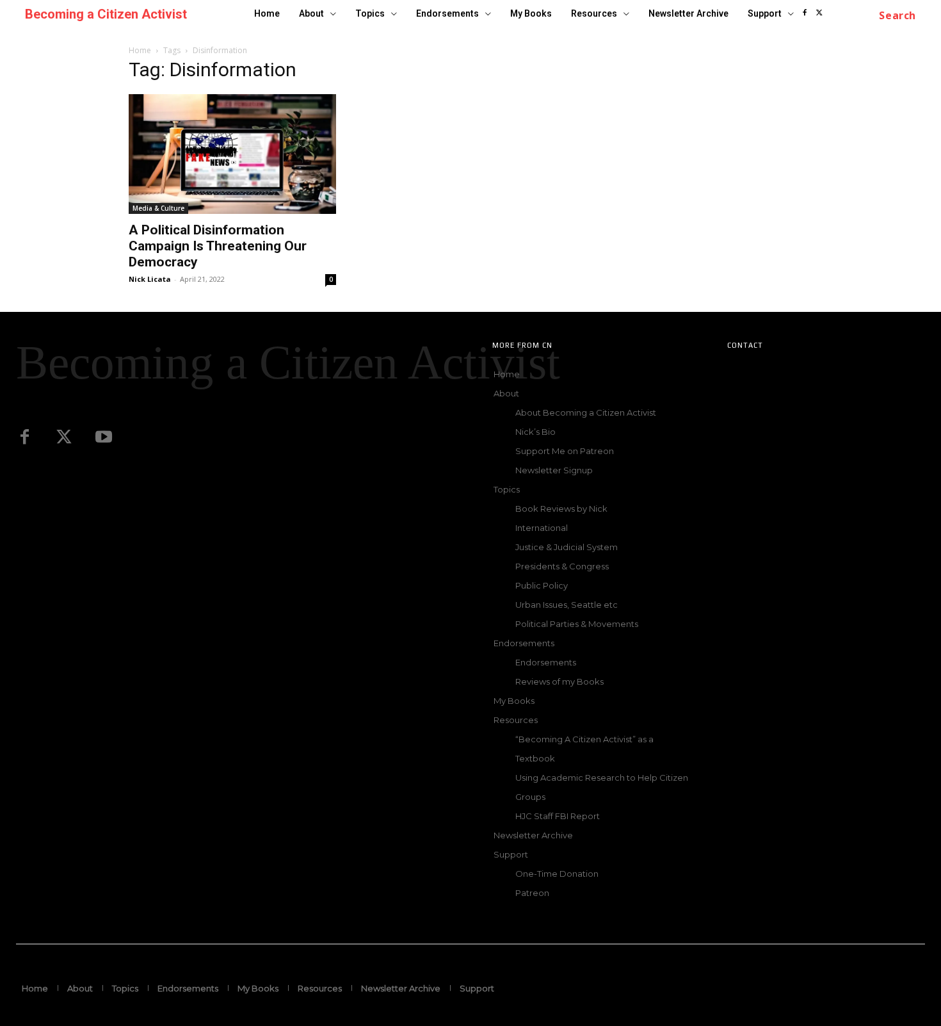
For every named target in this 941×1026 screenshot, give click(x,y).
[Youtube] (103, 437)
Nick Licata (150, 279)
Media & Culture (158, 208)
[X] (819, 13)
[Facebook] (804, 13)
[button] (897, 15)
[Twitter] (64, 437)
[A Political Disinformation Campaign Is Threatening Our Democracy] (232, 154)
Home (140, 50)
